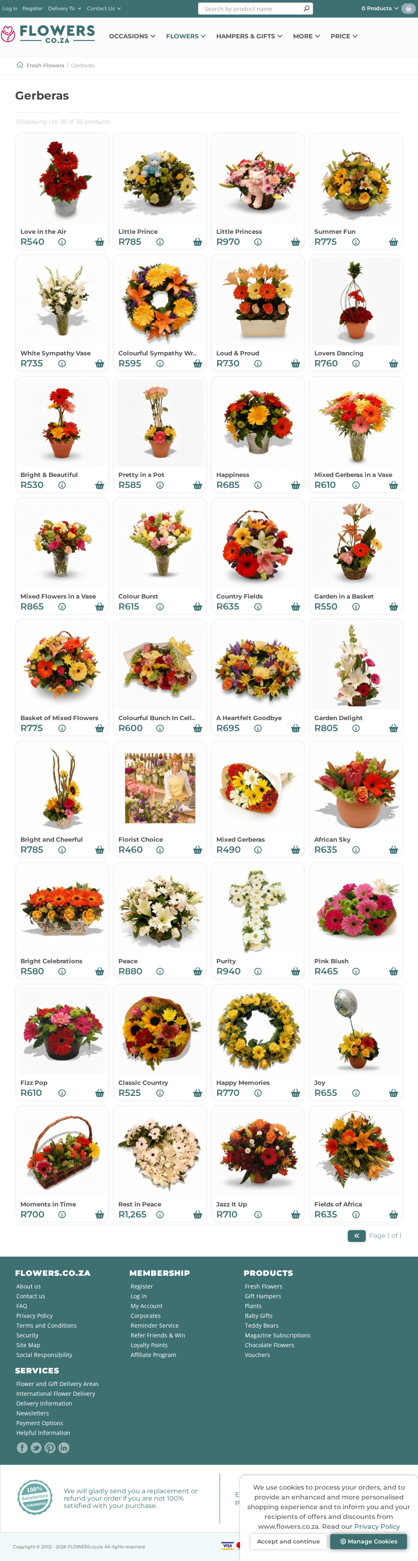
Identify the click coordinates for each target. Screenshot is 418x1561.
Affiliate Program (153, 1355)
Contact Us (101, 8)
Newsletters (32, 1413)
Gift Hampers (263, 1296)
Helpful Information (43, 1433)
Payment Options (39, 1423)
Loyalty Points (149, 1345)
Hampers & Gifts (246, 36)
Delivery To (63, 8)
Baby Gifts (259, 1315)
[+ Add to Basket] (99, 242)
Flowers (183, 36)
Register (32, 8)
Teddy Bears (262, 1325)
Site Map (28, 1345)
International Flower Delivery (55, 1393)
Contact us (30, 1296)
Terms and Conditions (46, 1325)
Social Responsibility (44, 1355)
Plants (253, 1306)
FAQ (21, 1306)
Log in (10, 8)
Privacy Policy (377, 1526)
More (303, 36)
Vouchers (257, 1355)
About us (28, 1286)
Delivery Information (44, 1403)
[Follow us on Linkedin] (64, 1448)
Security (27, 1335)
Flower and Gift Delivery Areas (57, 1384)
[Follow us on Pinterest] (50, 1448)
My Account (146, 1306)
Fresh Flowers (45, 65)
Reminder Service (155, 1325)
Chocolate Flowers (269, 1345)
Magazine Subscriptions (278, 1335)
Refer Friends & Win (158, 1335)
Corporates (146, 1315)
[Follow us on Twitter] (36, 1448)
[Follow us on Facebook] (22, 1448)
